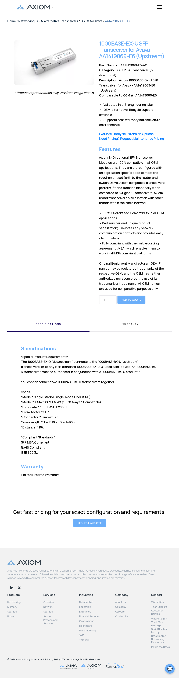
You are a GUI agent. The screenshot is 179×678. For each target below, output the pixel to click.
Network (48, 606)
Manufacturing (87, 630)
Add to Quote (131, 300)
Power (11, 616)
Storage (12, 611)
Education (85, 606)
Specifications (48, 324)
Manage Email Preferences (85, 659)
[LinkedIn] (12, 587)
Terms (65, 659)
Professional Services (50, 621)
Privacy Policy (52, 659)
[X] (19, 587)
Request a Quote (90, 523)
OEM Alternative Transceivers (57, 21)
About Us (120, 602)
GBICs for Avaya (91, 21)
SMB (81, 635)
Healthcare (85, 625)
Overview (48, 602)
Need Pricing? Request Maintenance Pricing (131, 139)
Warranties (157, 602)
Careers (120, 611)
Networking (26, 21)
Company (120, 606)
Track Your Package (157, 624)
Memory (12, 606)
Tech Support (159, 606)
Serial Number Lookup (159, 631)
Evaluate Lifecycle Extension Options (126, 134)
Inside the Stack (160, 647)
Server (47, 616)
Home (11, 21)
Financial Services (89, 616)
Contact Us (121, 616)
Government (86, 621)
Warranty (131, 324)
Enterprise (85, 611)
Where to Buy (159, 618)
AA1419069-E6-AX (117, 21)
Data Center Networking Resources (158, 639)
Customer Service (157, 612)
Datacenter (86, 602)
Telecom (84, 640)
